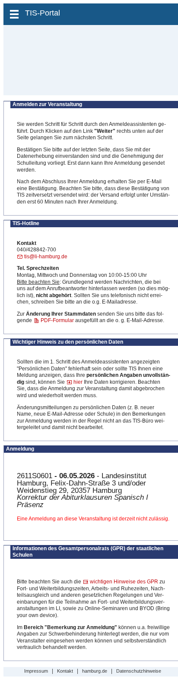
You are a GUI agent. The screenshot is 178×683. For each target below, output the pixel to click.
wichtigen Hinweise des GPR (124, 582)
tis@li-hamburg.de (45, 257)
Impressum (36, 671)
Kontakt (65, 671)
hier (78, 382)
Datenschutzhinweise (138, 671)
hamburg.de (94, 671)
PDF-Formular (57, 320)
